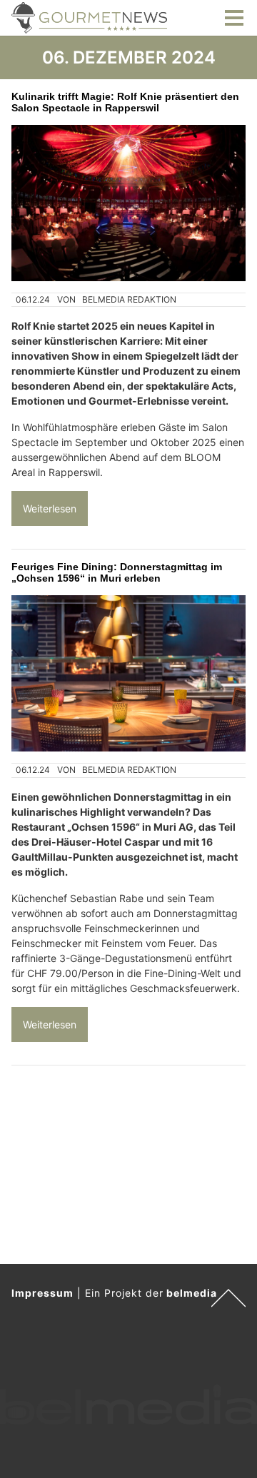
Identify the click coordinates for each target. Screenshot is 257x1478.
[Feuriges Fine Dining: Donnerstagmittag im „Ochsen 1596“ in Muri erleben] (128, 673)
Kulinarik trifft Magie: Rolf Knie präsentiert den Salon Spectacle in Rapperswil (125, 102)
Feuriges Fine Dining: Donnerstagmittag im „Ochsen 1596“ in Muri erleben (116, 572)
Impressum (42, 1293)
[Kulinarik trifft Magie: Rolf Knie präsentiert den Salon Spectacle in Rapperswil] (128, 203)
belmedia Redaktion (129, 299)
